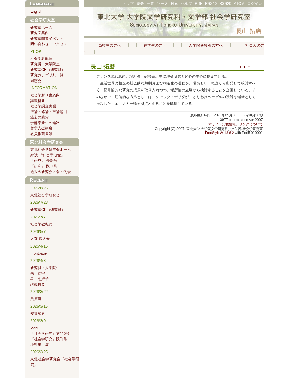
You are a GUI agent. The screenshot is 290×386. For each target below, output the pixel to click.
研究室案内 (39, 33)
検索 (174, 3)
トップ (128, 3)
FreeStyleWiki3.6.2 (219, 133)
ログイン (254, 3)
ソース (162, 3)
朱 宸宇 (37, 273)
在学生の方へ (155, 45)
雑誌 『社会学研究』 (47, 155)
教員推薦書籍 (41, 134)
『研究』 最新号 (43, 161)
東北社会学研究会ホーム (50, 150)
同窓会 (35, 81)
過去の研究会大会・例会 (50, 172)
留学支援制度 (41, 128)
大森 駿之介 (40, 239)
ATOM (239, 3)
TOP (243, 67)
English (36, 11)
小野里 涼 (39, 344)
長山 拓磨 (248, 31)
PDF (198, 3)
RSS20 (225, 3)
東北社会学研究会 (46, 142)
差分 (140, 3)
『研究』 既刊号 (43, 166)
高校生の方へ (109, 45)
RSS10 (211, 3)
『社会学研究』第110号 (49, 333)
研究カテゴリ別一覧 (46, 75)
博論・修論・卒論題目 (48, 112)
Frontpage (38, 253)
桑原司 (35, 299)
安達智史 (37, 313)
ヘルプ (186, 3)
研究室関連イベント (46, 38)
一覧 (150, 3)
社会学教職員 (41, 59)
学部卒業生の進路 (45, 123)
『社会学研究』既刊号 (48, 339)
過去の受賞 (39, 117)
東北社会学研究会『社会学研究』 (54, 362)
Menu (34, 328)
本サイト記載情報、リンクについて (235, 124)
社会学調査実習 (43, 106)
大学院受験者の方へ (206, 45)
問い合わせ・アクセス (48, 44)
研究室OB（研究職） (47, 70)
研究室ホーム (41, 27)
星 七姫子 (39, 279)
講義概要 (37, 101)
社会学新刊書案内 (45, 95)
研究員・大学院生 (45, 64)
